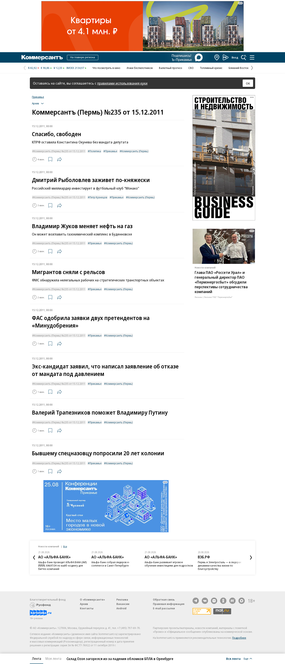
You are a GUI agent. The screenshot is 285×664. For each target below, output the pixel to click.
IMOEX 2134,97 (75, 68)
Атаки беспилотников (140, 68)
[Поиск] (244, 57)
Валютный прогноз (170, 68)
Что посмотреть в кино (106, 68)
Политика (95, 151)
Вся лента (233, 658)
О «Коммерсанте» (92, 599)
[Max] (241, 601)
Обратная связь (164, 599)
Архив (84, 604)
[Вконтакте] (205, 601)
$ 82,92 (32, 68)
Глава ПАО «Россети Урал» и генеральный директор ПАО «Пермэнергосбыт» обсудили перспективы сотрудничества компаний (221, 282)
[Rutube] (232, 601)
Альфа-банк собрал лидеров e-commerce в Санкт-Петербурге (110, 563)
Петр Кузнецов (98, 197)
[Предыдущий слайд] (34, 557)
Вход (235, 57)
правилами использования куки (122, 83)
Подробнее (239, 638)
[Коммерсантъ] (42, 57)
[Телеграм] (196, 601)
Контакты (86, 608)
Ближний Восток (238, 68)
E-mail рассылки (164, 608)
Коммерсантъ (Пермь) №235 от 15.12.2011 (59, 151)
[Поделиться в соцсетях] (59, 159)
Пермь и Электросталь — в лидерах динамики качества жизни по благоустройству (219, 565)
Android (121, 608)
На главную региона (82, 57)
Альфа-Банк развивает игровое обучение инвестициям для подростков (169, 563)
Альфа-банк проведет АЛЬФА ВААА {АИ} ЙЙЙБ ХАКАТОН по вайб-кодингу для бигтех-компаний (62, 565)
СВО (191, 68)
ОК (248, 83)
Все (65, 546)
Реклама (122, 599)
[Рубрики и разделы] (252, 57)
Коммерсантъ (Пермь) (134, 151)
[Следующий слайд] (251, 557)
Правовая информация (168, 604)
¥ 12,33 (58, 68)
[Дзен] (214, 601)
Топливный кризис (211, 68)
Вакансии (122, 604)
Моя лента (53, 658)
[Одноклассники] (223, 601)
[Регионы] (217, 57)
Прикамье (38, 97)
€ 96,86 (45, 68)
